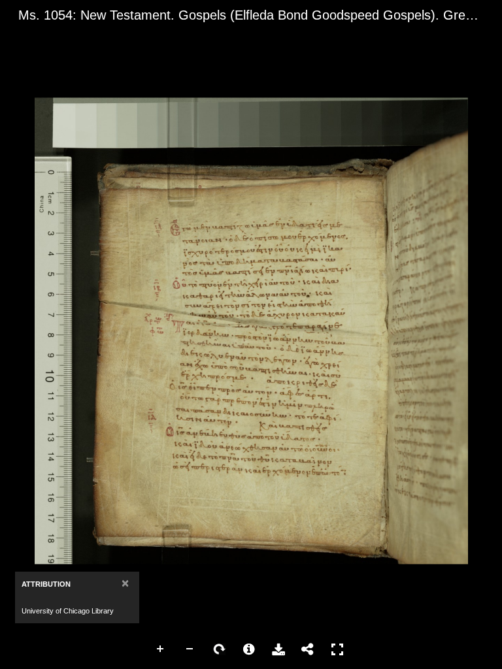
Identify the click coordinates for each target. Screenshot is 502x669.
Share (308, 649)
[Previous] (20, 330)
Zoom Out (190, 649)
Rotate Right (220, 649)
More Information (249, 649)
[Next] (482, 330)
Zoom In (161, 649)
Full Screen (337, 649)
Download (278, 649)
